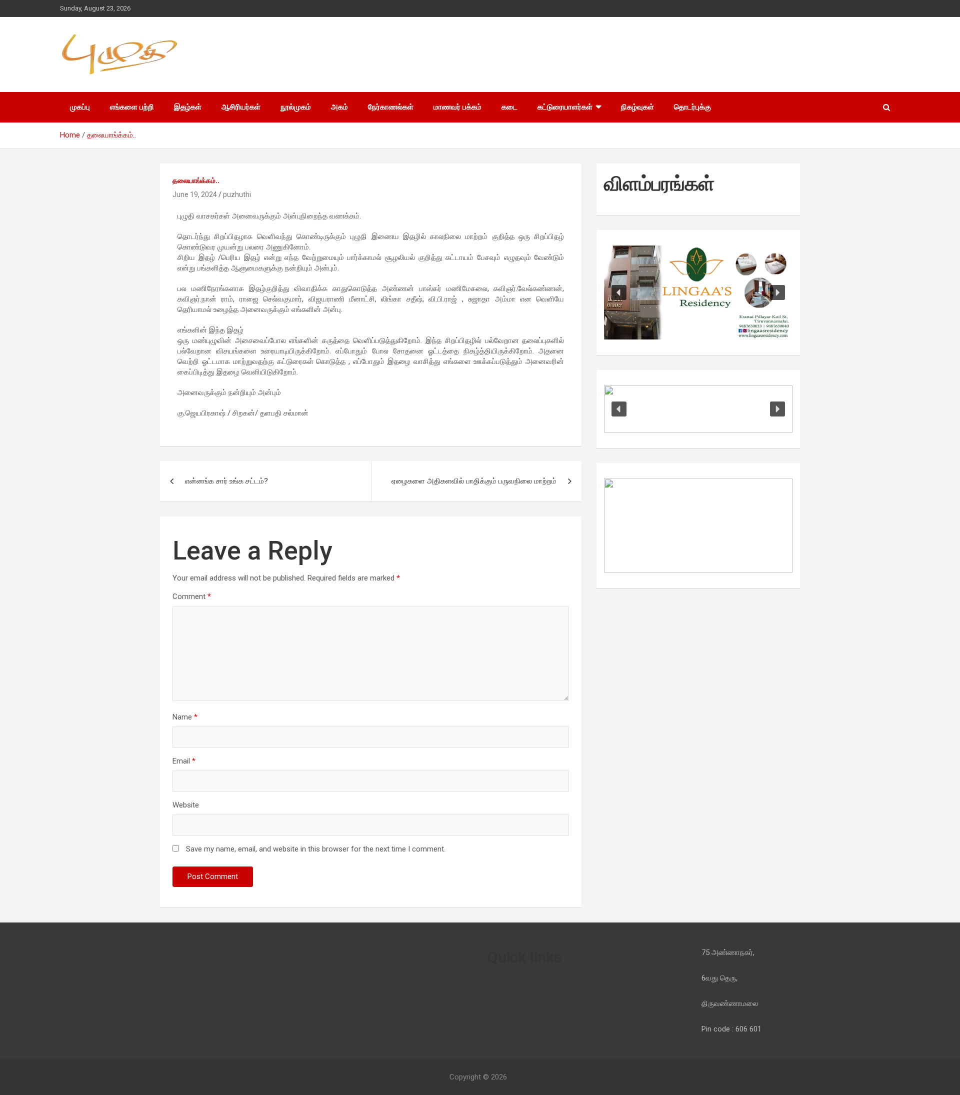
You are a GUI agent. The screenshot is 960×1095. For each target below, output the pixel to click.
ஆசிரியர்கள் (241, 107)
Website (185, 805)
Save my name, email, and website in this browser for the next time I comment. (316, 849)
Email (184, 761)
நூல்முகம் (295, 107)
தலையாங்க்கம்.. (196, 180)
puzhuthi (237, 194)
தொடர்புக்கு (692, 107)
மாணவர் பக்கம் (458, 107)
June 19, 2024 (194, 194)
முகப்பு (80, 107)
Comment (191, 596)
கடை (510, 107)
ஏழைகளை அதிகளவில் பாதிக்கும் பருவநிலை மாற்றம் (474, 481)
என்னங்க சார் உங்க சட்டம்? (226, 481)
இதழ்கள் (188, 107)
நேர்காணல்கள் (391, 107)
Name (185, 717)
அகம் (339, 107)
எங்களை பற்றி (132, 107)
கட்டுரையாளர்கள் (565, 107)
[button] (619, 292)
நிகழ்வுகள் (637, 107)
